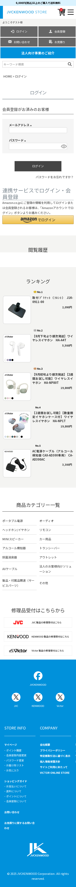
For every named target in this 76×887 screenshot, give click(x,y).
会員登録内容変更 (16, 755)
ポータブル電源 (12, 521)
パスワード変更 (15, 760)
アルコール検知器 (14, 548)
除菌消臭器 (9, 557)
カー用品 (45, 539)
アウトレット (48, 557)
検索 (70, 64)
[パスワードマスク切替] (63, 146)
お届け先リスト (15, 765)
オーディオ (46, 521)
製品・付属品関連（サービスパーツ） (18, 583)
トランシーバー (49, 548)
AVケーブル (9, 569)
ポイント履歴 (13, 750)
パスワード (18, 140)
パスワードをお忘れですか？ (55, 177)
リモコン (45, 530)
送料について (13, 791)
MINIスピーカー (13, 539)
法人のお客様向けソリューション (55, 568)
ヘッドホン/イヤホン (16, 530)
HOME (7, 76)
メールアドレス (21, 125)
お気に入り (12, 770)
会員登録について (16, 801)
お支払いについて (16, 786)
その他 (43, 583)
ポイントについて (16, 796)
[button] (38, 219)
